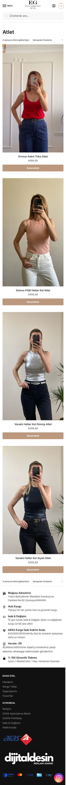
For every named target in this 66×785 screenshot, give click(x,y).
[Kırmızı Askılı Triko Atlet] (33, 98)
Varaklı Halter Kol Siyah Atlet (33, 558)
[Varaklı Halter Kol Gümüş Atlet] (33, 366)
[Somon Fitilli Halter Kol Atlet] (33, 232)
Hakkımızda (9, 727)
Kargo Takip (10, 686)
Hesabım (8, 682)
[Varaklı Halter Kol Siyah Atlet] (33, 500)
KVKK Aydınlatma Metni (17, 713)
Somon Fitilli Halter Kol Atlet (33, 290)
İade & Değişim (11, 722)
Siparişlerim (10, 691)
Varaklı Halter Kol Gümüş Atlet (33, 424)
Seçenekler (33, 167)
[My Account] (54, 6)
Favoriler (8, 695)
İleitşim (7, 708)
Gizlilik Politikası (12, 718)
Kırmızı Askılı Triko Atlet (33, 156)
